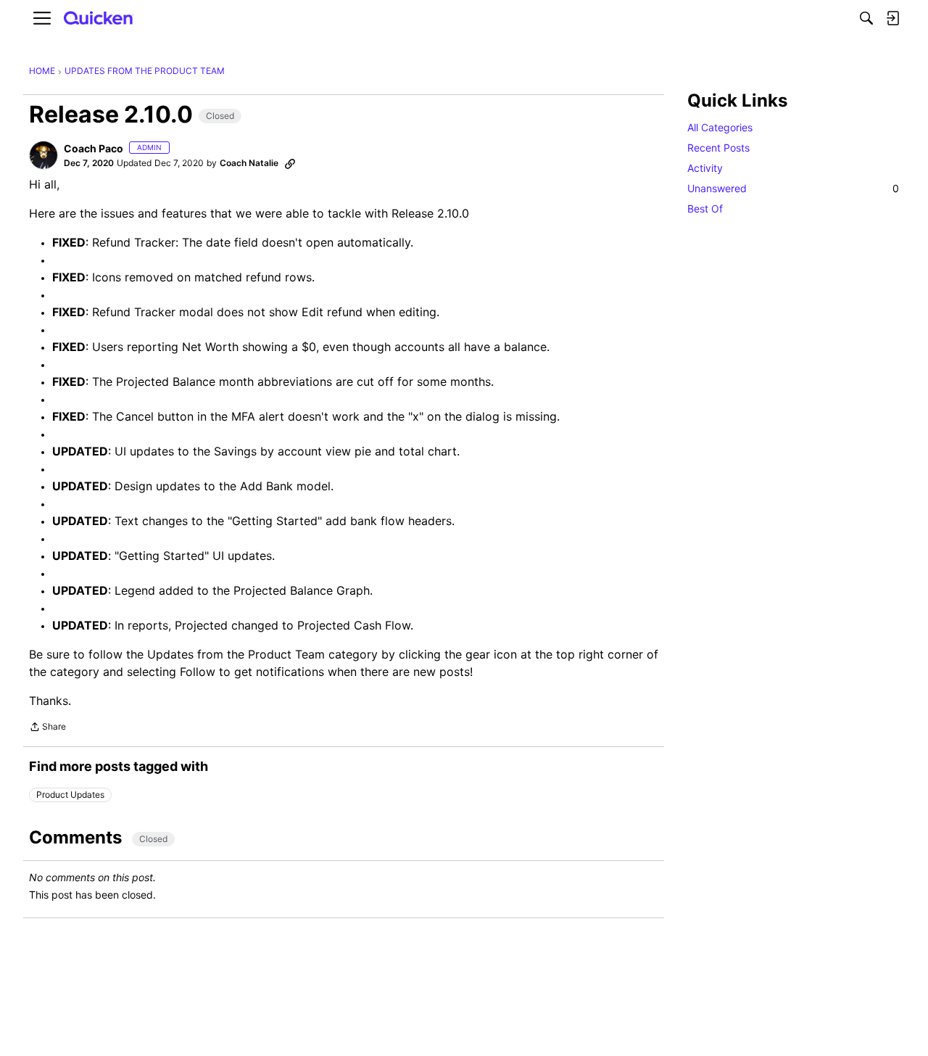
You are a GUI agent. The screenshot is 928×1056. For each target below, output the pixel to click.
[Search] (866, 18)
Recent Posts (718, 147)
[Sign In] (892, 18)
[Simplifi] (98, 18)
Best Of (705, 208)
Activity (705, 168)
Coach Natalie (249, 162)
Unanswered (793, 188)
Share (47, 728)
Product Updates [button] (70, 794)
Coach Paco (93, 148)
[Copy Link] (290, 163)
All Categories (720, 127)
